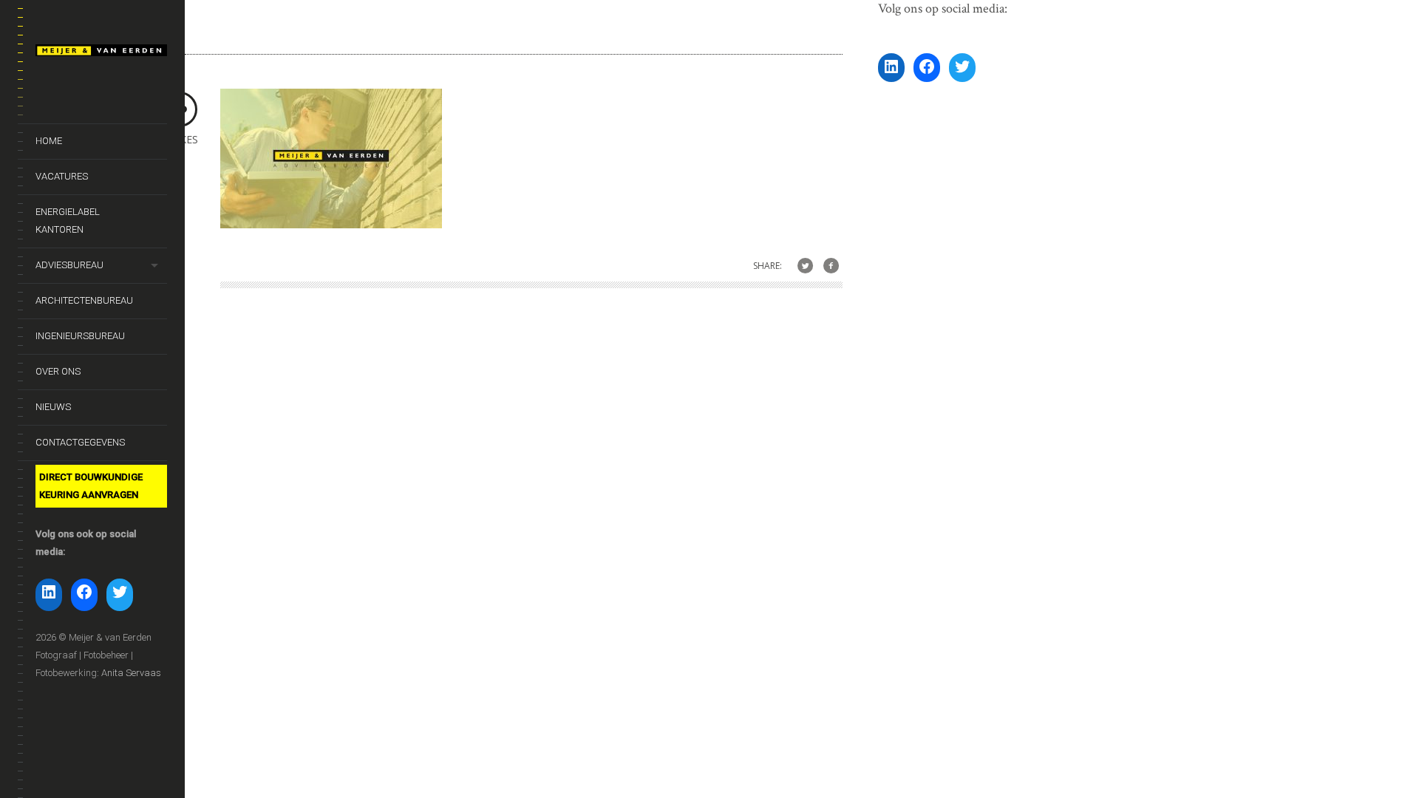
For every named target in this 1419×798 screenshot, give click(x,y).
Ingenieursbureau (80, 335)
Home (48, 140)
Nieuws (53, 406)
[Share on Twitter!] (805, 266)
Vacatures (61, 176)
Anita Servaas (131, 672)
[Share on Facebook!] (831, 266)
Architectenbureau (84, 300)
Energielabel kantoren (67, 220)
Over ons (58, 371)
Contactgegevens (80, 442)
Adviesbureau (69, 264)
